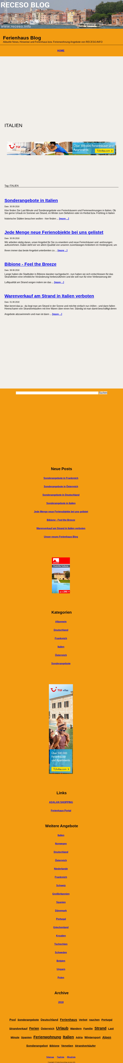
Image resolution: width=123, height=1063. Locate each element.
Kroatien (61, 935)
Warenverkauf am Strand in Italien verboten (49, 296)
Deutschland (61, 630)
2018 (61, 1002)
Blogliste (71, 1057)
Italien (61, 646)
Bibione (54, 1045)
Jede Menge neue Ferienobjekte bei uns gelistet (53, 232)
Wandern (76, 1028)
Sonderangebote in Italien (31, 200)
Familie (88, 1028)
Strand (100, 1028)
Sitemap (50, 1057)
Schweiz (61, 885)
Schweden (61, 952)
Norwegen (61, 843)
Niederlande (61, 868)
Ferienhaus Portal (61, 810)
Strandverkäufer (85, 1045)
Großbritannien (61, 894)
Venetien (67, 1045)
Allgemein (61, 621)
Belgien (61, 961)
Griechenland (61, 927)
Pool (12, 1019)
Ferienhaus (68, 1019)
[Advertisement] (61, 88)
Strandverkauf (18, 1028)
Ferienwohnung (47, 1037)
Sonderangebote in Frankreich (61, 478)
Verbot (83, 1019)
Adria (79, 1037)
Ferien (34, 1028)
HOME (60, 50)
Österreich (61, 655)
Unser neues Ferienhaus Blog (61, 536)
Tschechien (61, 944)
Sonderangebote (60, 663)
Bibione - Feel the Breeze (30, 264)
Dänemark (61, 910)
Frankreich (61, 638)
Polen (61, 977)
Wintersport (92, 1037)
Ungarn (61, 969)
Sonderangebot (37, 1045)
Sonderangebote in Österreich (61, 486)
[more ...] (64, 218)
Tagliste (60, 1057)
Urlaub (62, 1028)
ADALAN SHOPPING (61, 802)
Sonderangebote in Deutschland (61, 495)
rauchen (94, 1019)
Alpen (106, 1037)
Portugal (61, 919)
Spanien (61, 902)
